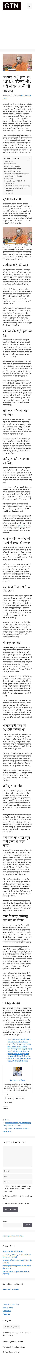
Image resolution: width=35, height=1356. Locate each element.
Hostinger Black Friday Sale (13, 1236)
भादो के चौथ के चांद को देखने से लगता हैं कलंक (16, 174)
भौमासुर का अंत (9, 178)
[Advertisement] (17, 31)
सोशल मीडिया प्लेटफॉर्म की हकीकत (13, 1251)
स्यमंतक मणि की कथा (10, 164)
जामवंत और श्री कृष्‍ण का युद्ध (12, 166)
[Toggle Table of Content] (28, 158)
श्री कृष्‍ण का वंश (10, 183)
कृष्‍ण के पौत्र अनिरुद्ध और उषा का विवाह (15, 188)
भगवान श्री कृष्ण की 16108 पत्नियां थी (15, 181)
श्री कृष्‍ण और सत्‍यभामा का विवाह (13, 171)
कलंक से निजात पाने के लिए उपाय (13, 176)
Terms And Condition (11, 1304)
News (7, 1120)
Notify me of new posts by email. (16, 1203)
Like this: (11, 193)
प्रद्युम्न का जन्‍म (9, 161)
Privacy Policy (8, 1307)
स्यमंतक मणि (20, 526)
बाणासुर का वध (9, 191)
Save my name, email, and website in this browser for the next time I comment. (18, 1188)
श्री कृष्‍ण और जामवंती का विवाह (13, 169)
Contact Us (7, 1311)
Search (5, 1221)
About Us (6, 1314)
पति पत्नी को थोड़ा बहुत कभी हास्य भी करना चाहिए (18, 186)
